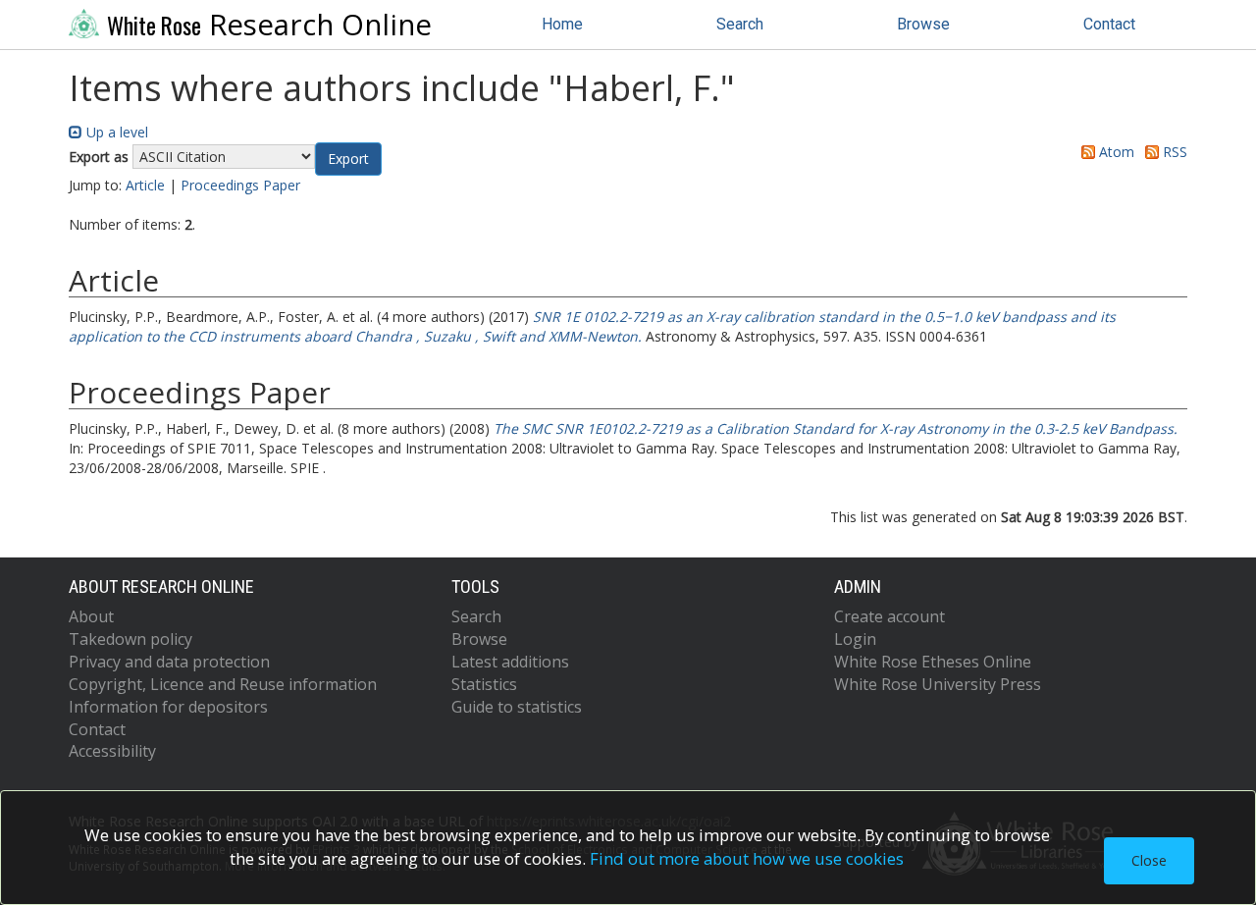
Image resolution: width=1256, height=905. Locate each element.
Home (562, 24)
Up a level (115, 132)
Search (739, 24)
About (91, 616)
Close (1149, 860)
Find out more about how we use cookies (747, 858)
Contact (1109, 24)
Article (145, 185)
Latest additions (510, 661)
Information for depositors (168, 707)
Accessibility (112, 751)
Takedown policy (130, 639)
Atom (1114, 151)
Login (855, 639)
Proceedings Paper (240, 185)
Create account (889, 616)
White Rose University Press (937, 684)
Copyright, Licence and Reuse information (223, 684)
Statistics (484, 684)
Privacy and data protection (169, 661)
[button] (348, 159)
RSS (1173, 151)
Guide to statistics (516, 707)
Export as (99, 156)
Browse (923, 24)
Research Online (269, 24)
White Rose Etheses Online (932, 661)
